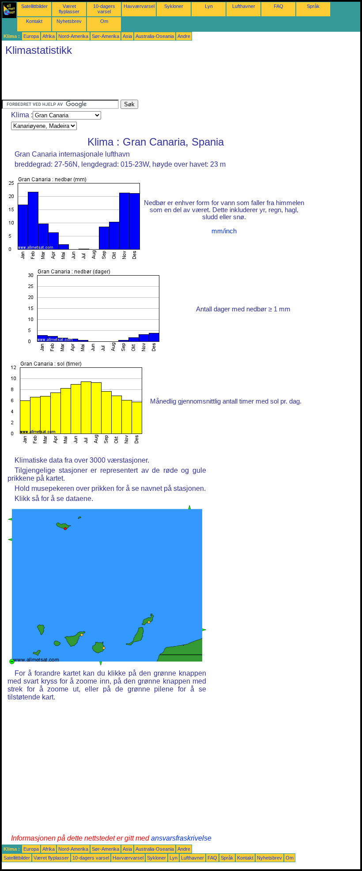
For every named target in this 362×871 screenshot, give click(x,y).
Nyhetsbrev (69, 21)
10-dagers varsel (104, 9)
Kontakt (34, 21)
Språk (313, 6)
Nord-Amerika (73, 36)
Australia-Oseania (155, 36)
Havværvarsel (139, 6)
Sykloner (173, 6)
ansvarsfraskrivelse (181, 838)
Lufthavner (243, 6)
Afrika (48, 36)
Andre (183, 36)
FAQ (278, 6)
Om (104, 21)
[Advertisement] (162, 80)
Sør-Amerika (105, 36)
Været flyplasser (69, 9)
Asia (127, 36)
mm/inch (224, 231)
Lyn (209, 6)
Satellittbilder (34, 6)
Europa (31, 36)
